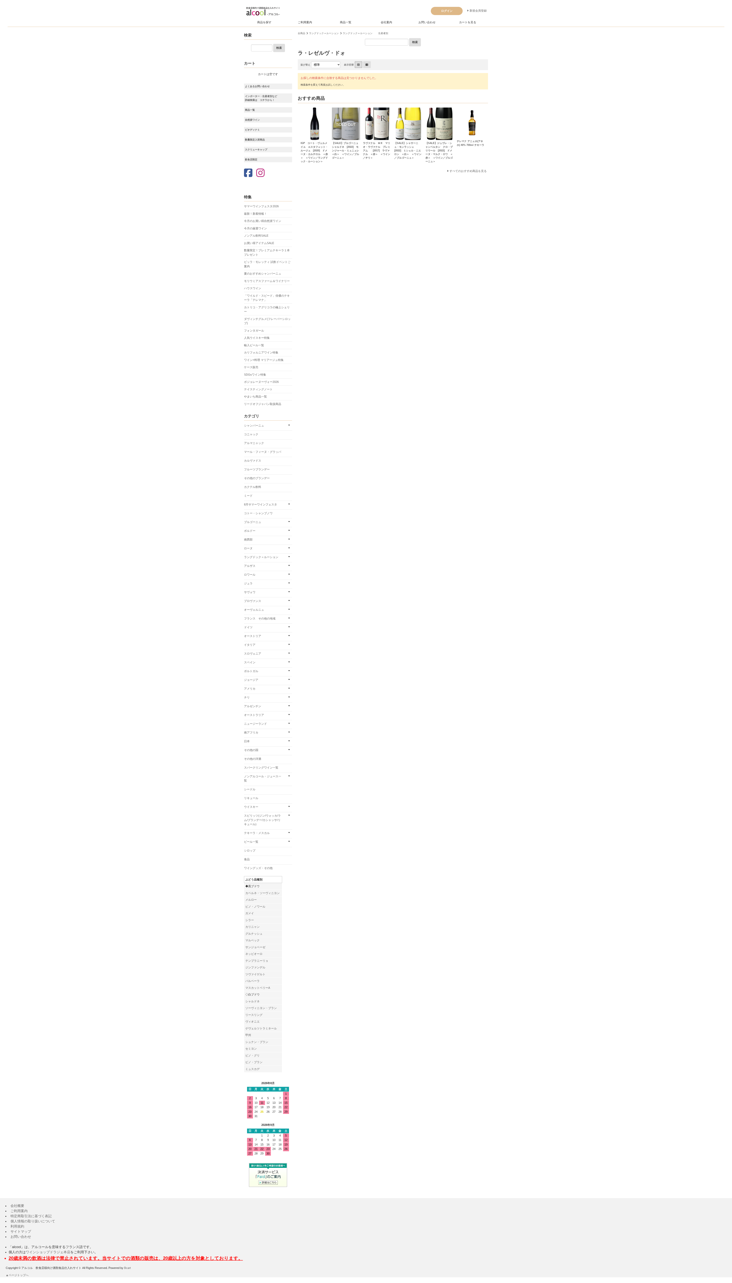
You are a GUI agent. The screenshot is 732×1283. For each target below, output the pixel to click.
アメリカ (249, 688)
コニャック (251, 434)
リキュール (251, 798)
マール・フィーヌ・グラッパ (262, 451)
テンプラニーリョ (256, 960)
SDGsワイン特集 (255, 374)
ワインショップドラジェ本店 (48, 1252)
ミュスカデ (252, 1069)
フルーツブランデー (257, 469)
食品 (247, 859)
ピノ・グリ (252, 1055)
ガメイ (249, 913)
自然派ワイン (252, 119)
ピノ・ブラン (253, 1062)
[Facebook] (248, 173)
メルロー (251, 899)
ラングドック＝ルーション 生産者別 (365, 33)
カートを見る (467, 22)
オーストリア (252, 636)
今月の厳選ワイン (255, 228)
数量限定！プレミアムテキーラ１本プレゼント (267, 252)
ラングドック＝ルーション (324, 33)
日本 (247, 741)
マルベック (252, 940)
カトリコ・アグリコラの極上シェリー (267, 309)
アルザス (249, 565)
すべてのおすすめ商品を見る (468, 171)
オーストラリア (254, 715)
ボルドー (249, 530)
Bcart (127, 1267)
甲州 (248, 1035)
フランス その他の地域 (259, 618)
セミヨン (251, 1048)
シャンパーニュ (254, 425)
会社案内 (386, 22)
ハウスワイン (252, 288)
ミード (248, 495)
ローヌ (248, 548)
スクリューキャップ (256, 149)
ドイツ (248, 627)
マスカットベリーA (257, 987)
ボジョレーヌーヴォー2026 (261, 381)
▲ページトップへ (17, 1275)
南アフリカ (251, 732)
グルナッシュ (253, 933)
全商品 (301, 33)
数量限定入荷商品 (255, 139)
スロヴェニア (252, 653)
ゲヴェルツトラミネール (261, 1028)
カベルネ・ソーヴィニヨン (262, 893)
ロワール (249, 574)
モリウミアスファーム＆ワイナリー (267, 281)
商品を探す (264, 22)
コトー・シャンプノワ (258, 513)
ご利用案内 (305, 22)
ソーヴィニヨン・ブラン (261, 1008)
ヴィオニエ (252, 1021)
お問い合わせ (427, 22)
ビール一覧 (251, 841)
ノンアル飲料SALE (256, 235)
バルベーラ (252, 981)
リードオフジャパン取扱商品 (262, 404)
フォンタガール (254, 330)
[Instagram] (260, 173)
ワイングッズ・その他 (258, 868)
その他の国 (251, 750)
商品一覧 (345, 22)
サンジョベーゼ (255, 947)
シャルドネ (252, 1001)
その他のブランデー (257, 478)
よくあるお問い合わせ (257, 86)
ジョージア (251, 679)
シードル (249, 789)
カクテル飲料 (252, 486)
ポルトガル (251, 671)
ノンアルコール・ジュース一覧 (262, 778)
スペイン (249, 662)
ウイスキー (251, 806)
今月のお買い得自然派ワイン (262, 221)
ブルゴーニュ (252, 522)
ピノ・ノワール (255, 906)
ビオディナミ (252, 129)
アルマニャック (254, 443)
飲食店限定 (251, 159)
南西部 (248, 539)
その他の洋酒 (252, 758)
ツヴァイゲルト (255, 974)
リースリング (253, 1014)
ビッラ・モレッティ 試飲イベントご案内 (267, 264)
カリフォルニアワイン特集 (261, 352)
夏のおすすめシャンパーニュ (262, 273)
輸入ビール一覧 (254, 345)
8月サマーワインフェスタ (260, 504)
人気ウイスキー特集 (257, 337)
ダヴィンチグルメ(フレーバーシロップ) (267, 321)
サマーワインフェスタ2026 (261, 206)
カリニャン (252, 926)
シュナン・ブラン (256, 1042)
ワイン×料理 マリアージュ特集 (264, 360)
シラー (249, 920)
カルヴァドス (252, 460)
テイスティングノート (258, 389)
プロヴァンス (252, 601)
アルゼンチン (252, 706)
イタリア (249, 644)
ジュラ (248, 583)
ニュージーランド (255, 723)
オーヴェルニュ (254, 609)
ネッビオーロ (253, 953)
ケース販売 (251, 367)
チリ (247, 697)
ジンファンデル (255, 967)
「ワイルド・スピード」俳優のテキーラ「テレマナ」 (267, 298)
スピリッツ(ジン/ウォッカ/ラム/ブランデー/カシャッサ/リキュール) (262, 820)
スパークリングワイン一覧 (261, 767)
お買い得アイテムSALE (259, 243)
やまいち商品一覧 (255, 396)
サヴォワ (249, 592)
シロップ (249, 850)
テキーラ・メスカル (257, 833)
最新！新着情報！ (255, 213)
